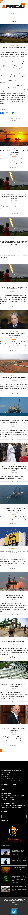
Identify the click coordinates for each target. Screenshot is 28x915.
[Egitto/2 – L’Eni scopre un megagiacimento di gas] (14, 581)
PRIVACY (22, 900)
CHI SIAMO (6, 899)
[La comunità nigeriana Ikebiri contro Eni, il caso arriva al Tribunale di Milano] (14, 226)
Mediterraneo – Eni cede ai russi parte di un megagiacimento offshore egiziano (14, 422)
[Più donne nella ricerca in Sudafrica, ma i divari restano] (5, 861)
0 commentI (18, 118)
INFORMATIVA (14, 902)
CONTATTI (6, 900)
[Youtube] (15, 13)
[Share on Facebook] (12, 121)
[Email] (18, 13)
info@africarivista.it (9, 778)
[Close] (2, 2)
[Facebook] (9, 13)
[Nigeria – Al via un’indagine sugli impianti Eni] (14, 670)
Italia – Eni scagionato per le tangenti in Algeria (14, 552)
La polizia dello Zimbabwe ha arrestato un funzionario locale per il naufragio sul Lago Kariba (19, 888)
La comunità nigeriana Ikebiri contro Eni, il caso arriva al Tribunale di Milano (14, 243)
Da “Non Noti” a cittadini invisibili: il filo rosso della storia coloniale (17, 851)
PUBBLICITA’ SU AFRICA (14, 900)
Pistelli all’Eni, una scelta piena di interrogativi (14, 729)
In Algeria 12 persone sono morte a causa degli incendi (18, 868)
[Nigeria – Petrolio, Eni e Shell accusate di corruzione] (14, 136)
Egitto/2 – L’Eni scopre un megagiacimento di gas (14, 596)
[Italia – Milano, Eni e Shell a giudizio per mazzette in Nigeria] (14, 273)
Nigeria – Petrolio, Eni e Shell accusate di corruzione (14, 151)
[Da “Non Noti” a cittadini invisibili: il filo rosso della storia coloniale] (5, 852)
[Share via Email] (17, 121)
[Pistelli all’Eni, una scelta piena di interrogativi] (14, 714)
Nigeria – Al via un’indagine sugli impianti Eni (14, 685)
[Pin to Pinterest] (15, 121)
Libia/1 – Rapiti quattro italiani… (14, 642)
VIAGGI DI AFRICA (21, 899)
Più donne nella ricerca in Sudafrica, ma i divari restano (18, 859)
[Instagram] (13, 13)
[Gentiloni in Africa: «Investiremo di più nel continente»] (14, 319)
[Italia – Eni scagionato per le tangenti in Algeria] (14, 536)
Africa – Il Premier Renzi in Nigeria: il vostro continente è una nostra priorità (14, 468)
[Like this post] (10, 121)
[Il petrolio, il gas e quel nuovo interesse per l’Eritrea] (14, 494)
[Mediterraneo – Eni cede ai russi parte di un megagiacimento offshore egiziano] (14, 406)
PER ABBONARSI (12, 899)
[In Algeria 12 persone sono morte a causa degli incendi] (5, 870)
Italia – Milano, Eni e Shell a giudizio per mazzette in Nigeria (14, 288)
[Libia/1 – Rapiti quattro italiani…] (14, 627)
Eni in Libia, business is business (14, 378)
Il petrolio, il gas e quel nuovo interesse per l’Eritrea (14, 509)
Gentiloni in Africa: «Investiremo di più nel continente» (14, 334)
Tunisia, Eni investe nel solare (14, 48)
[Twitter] (11, 13)
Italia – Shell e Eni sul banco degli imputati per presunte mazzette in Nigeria (14, 196)
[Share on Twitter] (14, 121)
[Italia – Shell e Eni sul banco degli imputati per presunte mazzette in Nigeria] (14, 180)
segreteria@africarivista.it (15, 780)
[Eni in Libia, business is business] (14, 363)
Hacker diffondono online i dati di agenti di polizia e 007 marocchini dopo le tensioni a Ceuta (18, 878)
